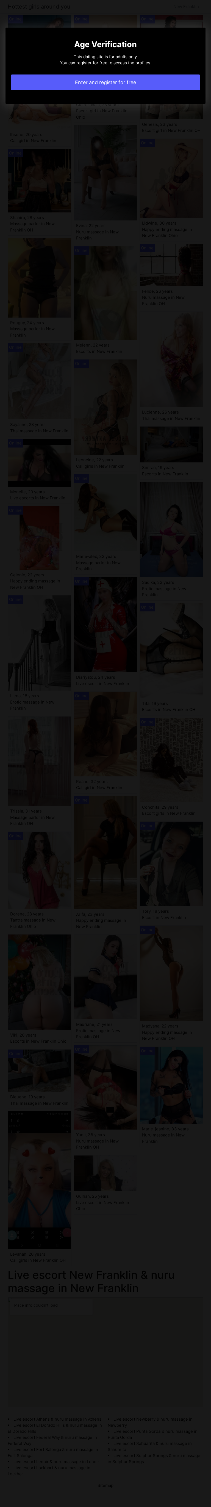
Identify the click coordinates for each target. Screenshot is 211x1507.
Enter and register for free (105, 82)
